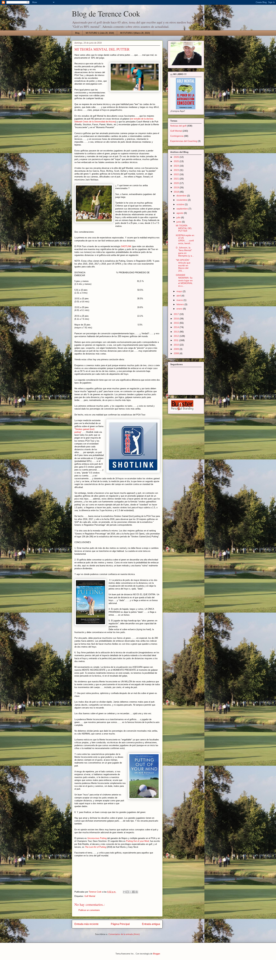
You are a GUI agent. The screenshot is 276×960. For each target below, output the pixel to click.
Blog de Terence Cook (106, 13)
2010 (177, 344)
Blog (77, 33)
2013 (177, 331)
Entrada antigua (151, 924)
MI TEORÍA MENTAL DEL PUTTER (184, 228)
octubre (180, 204)
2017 (177, 314)
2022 (177, 174)
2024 (177, 165)
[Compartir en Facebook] (133, 891)
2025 (177, 161)
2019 (177, 187)
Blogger (156, 954)
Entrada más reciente (86, 924)
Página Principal (120, 924)
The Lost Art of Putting (95, 847)
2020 (177, 183)
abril (178, 295)
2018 (177, 191)
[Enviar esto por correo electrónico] (124, 891)
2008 (177, 353)
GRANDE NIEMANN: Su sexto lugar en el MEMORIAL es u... (184, 280)
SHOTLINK (126, 246)
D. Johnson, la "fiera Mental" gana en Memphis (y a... (185, 251)
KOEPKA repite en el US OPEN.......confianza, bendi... (185, 239)
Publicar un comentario (89, 910)
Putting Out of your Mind (137, 841)
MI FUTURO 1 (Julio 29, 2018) (100, 33)
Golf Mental (89, 896)
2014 (177, 327)
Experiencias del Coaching (183, 141)
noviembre (182, 200)
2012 (177, 336)
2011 (176, 340)
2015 (177, 323)
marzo (180, 300)
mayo (179, 291)
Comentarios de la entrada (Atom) (124, 934)
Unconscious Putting (97, 838)
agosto (180, 213)
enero (179, 308)
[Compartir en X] (130, 891)
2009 (177, 349)
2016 (177, 318)
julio (178, 217)
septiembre (182, 208)
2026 (177, 157)
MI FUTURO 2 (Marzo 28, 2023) (135, 33)
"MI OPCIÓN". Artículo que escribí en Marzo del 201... (183, 265)
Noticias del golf (178, 125)
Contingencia (177, 136)
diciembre (181, 195)
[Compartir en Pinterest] (136, 891)
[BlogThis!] (127, 891)
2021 (177, 178)
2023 (177, 170)
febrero (180, 304)
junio (179, 221)
